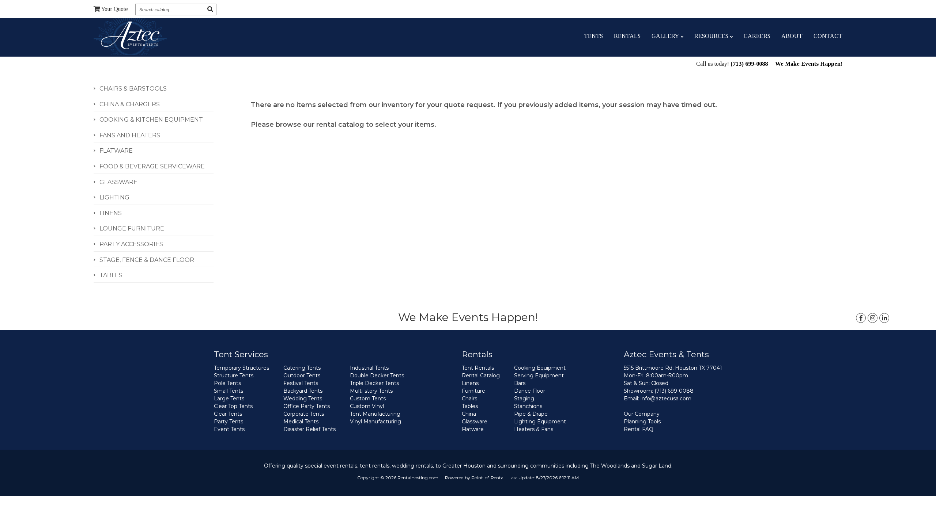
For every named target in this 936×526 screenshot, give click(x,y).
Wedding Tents (302, 398)
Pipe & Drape (531, 414)
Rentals (627, 36)
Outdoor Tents (301, 375)
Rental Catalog (481, 375)
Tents (593, 36)
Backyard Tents (302, 391)
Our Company (642, 414)
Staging (524, 398)
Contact (828, 36)
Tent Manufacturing (375, 414)
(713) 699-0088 (749, 64)
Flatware (473, 429)
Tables (470, 406)
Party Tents (228, 421)
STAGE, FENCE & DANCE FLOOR (146, 259)
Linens (470, 383)
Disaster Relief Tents (309, 429)
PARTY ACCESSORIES (131, 244)
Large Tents (229, 398)
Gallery (665, 36)
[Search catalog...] (210, 9)
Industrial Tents (369, 368)
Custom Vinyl (367, 406)
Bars (519, 383)
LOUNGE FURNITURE (131, 228)
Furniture (473, 391)
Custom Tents (368, 398)
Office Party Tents (306, 406)
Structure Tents (233, 375)
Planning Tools (642, 421)
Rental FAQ (638, 429)
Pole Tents (227, 383)
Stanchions (528, 406)
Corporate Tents (303, 414)
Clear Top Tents (233, 406)
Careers (757, 36)
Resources (711, 36)
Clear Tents (228, 414)
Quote (114, 9)
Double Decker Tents (377, 375)
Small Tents (228, 391)
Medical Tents (300, 421)
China (469, 414)
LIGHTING (114, 197)
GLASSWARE (118, 182)
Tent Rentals (478, 368)
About (792, 36)
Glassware (474, 421)
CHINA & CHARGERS (129, 104)
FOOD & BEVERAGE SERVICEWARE (152, 166)
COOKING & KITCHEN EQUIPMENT (151, 119)
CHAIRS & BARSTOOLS (133, 88)
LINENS (110, 213)
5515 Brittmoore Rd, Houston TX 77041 (673, 368)
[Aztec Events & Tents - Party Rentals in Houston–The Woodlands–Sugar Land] (130, 36)
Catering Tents (302, 368)
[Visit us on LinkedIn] (884, 318)
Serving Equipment (539, 375)
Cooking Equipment (540, 368)
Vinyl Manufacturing (375, 421)
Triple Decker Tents (374, 383)
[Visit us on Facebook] (861, 318)
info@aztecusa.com (666, 398)
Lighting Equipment (540, 421)
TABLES (110, 275)
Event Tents (229, 429)
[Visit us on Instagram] (873, 318)
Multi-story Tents (371, 391)
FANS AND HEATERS (129, 135)
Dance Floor (529, 391)
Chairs (469, 398)
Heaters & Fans (533, 429)
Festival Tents (300, 383)
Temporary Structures (241, 368)
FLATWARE (116, 150)
